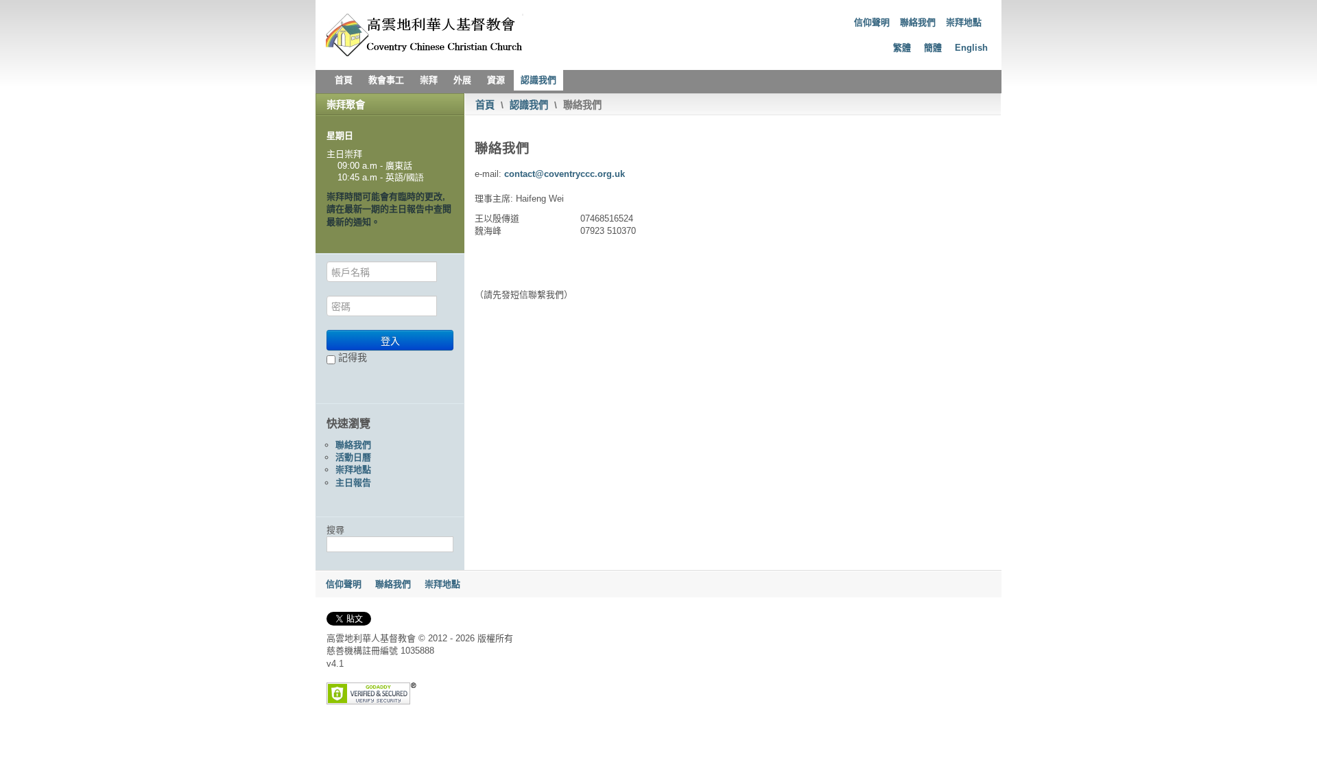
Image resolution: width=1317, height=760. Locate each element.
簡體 (933, 48)
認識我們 (538, 80)
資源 (496, 80)
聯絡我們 (918, 22)
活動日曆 (353, 457)
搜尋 (335, 530)
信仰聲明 (872, 22)
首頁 (344, 80)
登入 (390, 340)
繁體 (902, 48)
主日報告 (353, 482)
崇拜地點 (964, 22)
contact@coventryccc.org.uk (564, 174)
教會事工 (386, 80)
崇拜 (429, 80)
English (971, 48)
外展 (462, 80)
